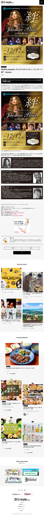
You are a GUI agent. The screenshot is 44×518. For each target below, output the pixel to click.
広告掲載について (21, 504)
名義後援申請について (21, 506)
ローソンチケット (7, 211)
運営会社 (21, 510)
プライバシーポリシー (21, 508)
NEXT (31, 248)
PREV (13, 248)
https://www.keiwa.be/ (18, 212)
